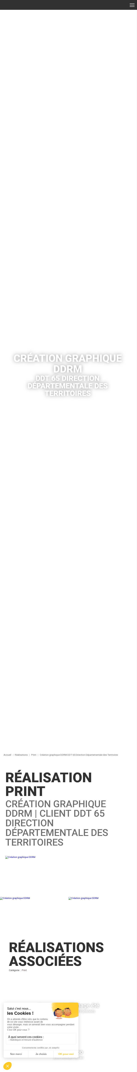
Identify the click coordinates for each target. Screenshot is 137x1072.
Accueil (15, 5)
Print (24, 970)
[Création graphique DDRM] (68, 857)
